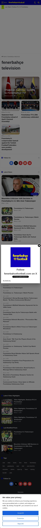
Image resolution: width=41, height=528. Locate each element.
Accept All (21, 513)
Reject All (20, 524)
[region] (20, 511)
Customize (20, 518)
